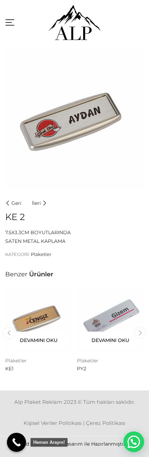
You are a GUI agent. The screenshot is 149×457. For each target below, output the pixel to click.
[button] (133, 441)
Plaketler (41, 254)
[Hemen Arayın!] (16, 442)
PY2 (81, 368)
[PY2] (110, 319)
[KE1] (38, 319)
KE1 (9, 368)
